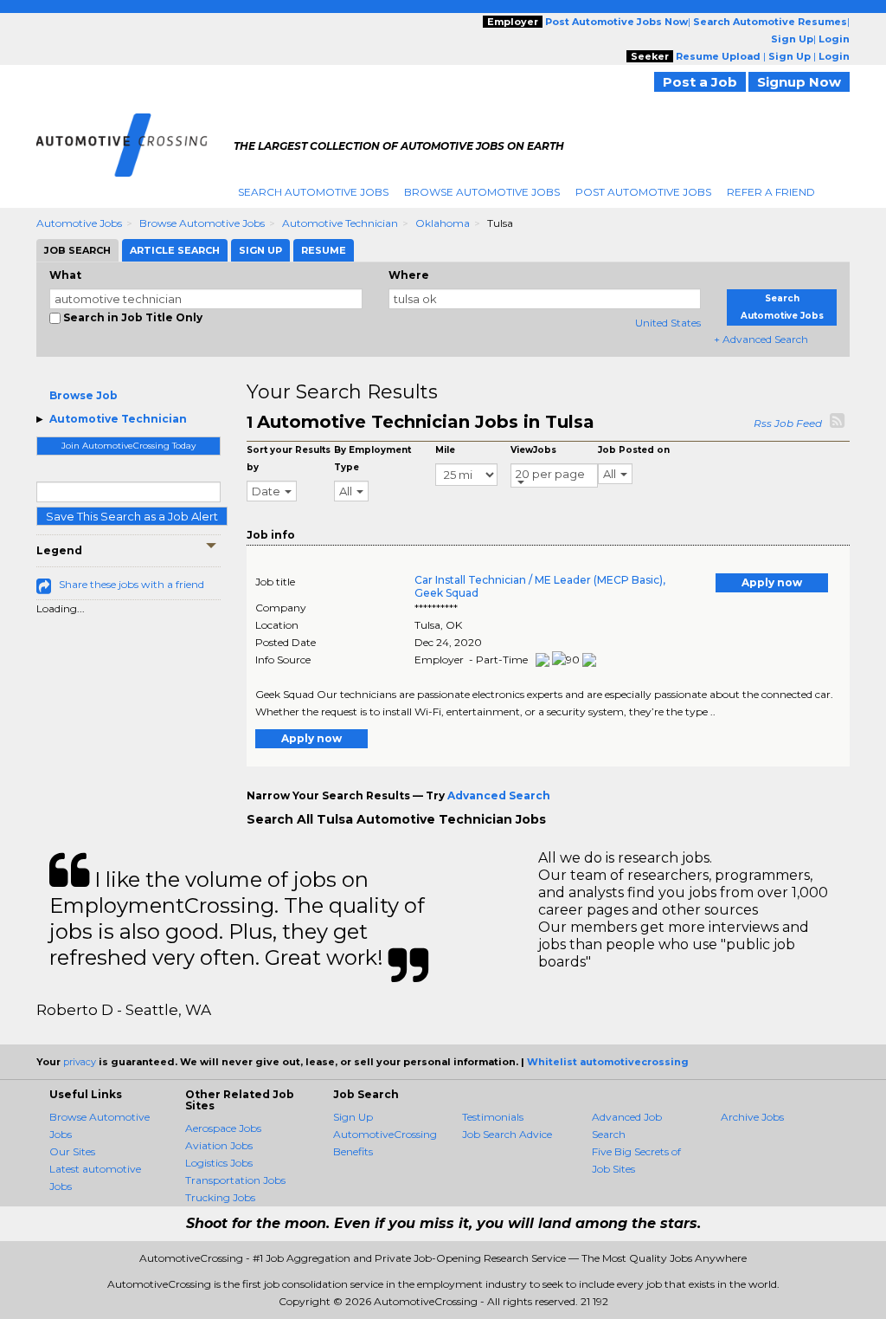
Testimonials (492, 1116)
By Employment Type (372, 458)
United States (668, 322)
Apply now (772, 582)
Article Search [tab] (175, 250)
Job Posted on (634, 450)
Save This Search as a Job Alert (132, 516)
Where (408, 274)
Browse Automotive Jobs (482, 191)
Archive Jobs (752, 1116)
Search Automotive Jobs (313, 191)
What (65, 274)
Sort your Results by (289, 458)
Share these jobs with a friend (131, 584)
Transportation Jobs (235, 1180)
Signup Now (799, 82)
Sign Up (353, 1116)
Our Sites (72, 1151)
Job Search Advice (507, 1134)
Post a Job (700, 82)
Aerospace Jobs (223, 1128)
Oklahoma (442, 223)
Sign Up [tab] (260, 250)
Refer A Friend (771, 191)
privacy (79, 1062)
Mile (445, 450)
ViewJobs (533, 450)
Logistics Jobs (219, 1162)
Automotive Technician (340, 223)
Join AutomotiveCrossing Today (128, 445)
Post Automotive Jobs (643, 191)
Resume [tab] (323, 250)
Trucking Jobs (220, 1197)
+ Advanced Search (761, 339)
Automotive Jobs (79, 223)
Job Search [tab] (77, 250)
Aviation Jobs (219, 1145)
